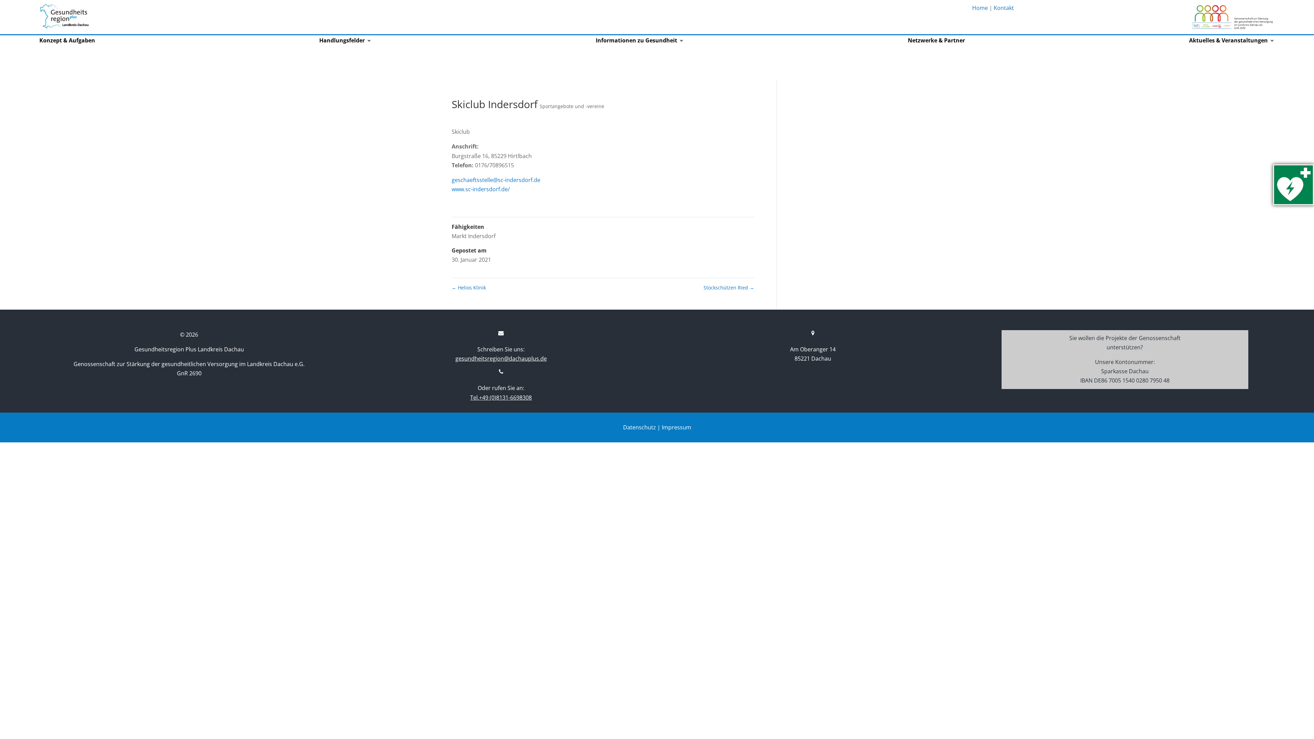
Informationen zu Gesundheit (636, 41)
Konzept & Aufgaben (67, 41)
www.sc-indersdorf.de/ (481, 189)
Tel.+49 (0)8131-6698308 (501, 397)
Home (980, 8)
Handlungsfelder (342, 41)
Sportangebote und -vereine (572, 106)
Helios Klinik (469, 287)
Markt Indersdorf (473, 236)
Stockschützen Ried (729, 287)
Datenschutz (639, 427)
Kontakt (1004, 8)
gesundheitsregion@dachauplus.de (501, 358)
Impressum (676, 427)
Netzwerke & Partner (936, 41)
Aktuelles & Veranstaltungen (1228, 41)
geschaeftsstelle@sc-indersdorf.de (496, 180)
